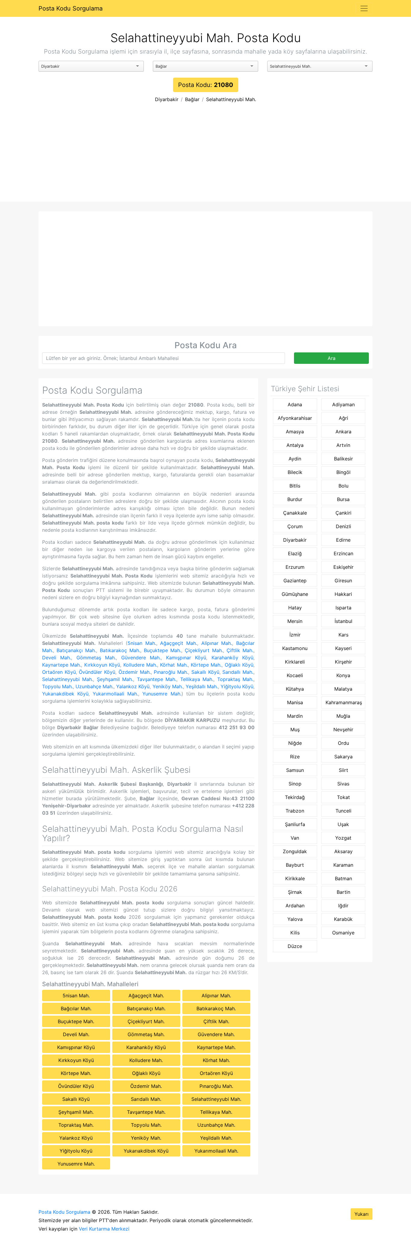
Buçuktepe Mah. (162, 650)
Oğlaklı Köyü (239, 665)
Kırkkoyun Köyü (102, 665)
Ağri (343, 418)
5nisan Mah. (142, 643)
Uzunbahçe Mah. (94, 686)
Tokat (343, 797)
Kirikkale (295, 878)
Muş (295, 729)
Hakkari (343, 594)
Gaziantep (295, 581)
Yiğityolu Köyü (237, 686)
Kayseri (343, 648)
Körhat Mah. (173, 665)
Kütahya (295, 689)
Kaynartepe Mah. (61, 665)
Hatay (295, 608)
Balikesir (343, 459)
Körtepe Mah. (206, 665)
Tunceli (343, 811)
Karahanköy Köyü (232, 658)
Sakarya (343, 757)
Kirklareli (295, 662)
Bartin (343, 892)
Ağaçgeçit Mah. (178, 643)
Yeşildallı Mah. (202, 686)
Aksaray (343, 851)
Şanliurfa (295, 824)
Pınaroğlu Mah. (171, 672)
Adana (295, 404)
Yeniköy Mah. (168, 686)
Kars (343, 635)
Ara (331, 358)
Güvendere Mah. (141, 658)
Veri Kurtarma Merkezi (104, 1229)
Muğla (343, 716)
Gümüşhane (295, 594)
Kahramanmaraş (344, 702)
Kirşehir (343, 662)
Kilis (295, 933)
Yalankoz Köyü (133, 686)
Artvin (343, 445)
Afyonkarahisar (295, 418)
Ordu (343, 743)
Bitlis (294, 486)
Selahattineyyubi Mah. (231, 99)
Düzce (295, 946)
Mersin (294, 621)
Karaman (343, 865)
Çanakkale (295, 513)
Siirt (343, 770)
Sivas (343, 784)
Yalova (295, 919)
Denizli (343, 526)
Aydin (295, 459)
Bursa (343, 499)
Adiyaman (343, 404)
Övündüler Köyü (97, 672)
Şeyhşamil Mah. (115, 679)
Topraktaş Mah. (235, 679)
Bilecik (295, 472)
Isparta (343, 608)
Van (295, 838)
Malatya (343, 689)
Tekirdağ (295, 797)
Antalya (295, 445)
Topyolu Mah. (57, 686)
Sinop (295, 784)
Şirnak (295, 892)
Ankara (343, 432)
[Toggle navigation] (364, 8)
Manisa (295, 702)
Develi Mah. (56, 658)
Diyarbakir (166, 99)
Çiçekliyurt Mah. (204, 650)
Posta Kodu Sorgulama (71, 8)
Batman (343, 878)
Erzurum (295, 567)
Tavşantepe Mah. (156, 679)
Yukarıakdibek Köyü (65, 694)
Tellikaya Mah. (196, 679)
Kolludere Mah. (140, 665)
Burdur (294, 499)
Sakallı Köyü (205, 672)
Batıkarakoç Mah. (120, 650)
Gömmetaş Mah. (96, 658)
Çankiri (343, 513)
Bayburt (295, 865)
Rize (295, 757)
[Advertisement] (205, 156)
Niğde (295, 743)
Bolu (343, 486)
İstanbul (343, 621)
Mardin (295, 716)
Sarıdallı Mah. (237, 672)
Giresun (343, 581)
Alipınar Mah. (216, 643)
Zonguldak (295, 851)
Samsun (295, 770)
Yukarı (361, 1214)
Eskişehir (343, 567)
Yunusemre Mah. (161, 694)
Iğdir (343, 906)
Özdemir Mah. (135, 672)
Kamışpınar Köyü (186, 658)
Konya (343, 675)
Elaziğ (295, 553)
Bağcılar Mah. (76, 1008)
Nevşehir (343, 729)
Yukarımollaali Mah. (115, 694)
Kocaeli (295, 675)
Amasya (295, 432)
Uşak (343, 824)
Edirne (343, 540)
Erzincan (343, 553)
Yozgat (343, 838)
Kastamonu (294, 648)
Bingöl (343, 472)
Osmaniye (343, 933)
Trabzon (295, 811)
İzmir (295, 635)
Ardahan (295, 906)
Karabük (343, 919)
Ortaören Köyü (59, 672)
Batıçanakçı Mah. (76, 650)
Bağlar (192, 99)
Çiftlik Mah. (240, 650)
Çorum (295, 526)
